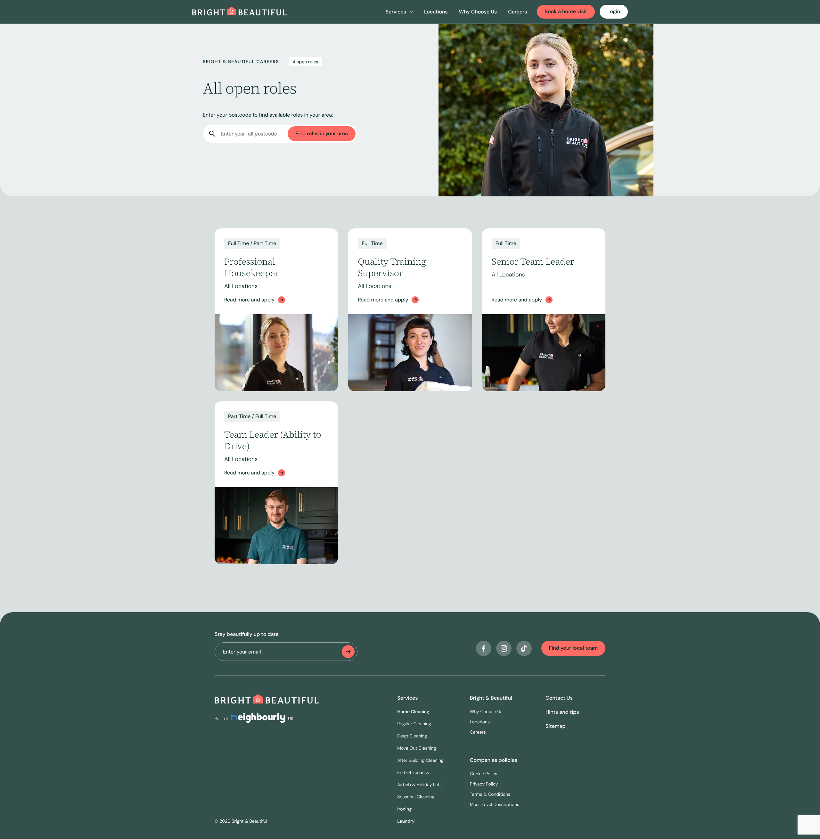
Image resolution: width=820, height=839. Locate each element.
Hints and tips (562, 712)
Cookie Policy (483, 774)
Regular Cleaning (414, 724)
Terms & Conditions (490, 794)
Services (407, 698)
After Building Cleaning (420, 760)
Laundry (405, 821)
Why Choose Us (478, 11)
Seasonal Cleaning (415, 797)
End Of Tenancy (413, 773)
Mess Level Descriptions (494, 805)
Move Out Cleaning (416, 748)
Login (613, 11)
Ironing (404, 809)
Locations (436, 11)
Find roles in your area (321, 133)
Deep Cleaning (412, 736)
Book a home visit (566, 11)
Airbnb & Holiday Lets (419, 785)
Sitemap (555, 726)
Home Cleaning (413, 712)
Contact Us (559, 698)
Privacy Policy (484, 784)
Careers (517, 11)
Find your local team (573, 648)
